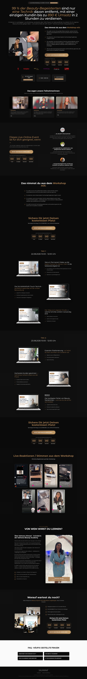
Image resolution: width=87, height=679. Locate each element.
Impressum (39, 672)
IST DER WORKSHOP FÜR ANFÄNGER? (53, 658)
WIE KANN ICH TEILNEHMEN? (51, 653)
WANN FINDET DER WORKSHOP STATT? (27, 653)
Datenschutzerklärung (46, 672)
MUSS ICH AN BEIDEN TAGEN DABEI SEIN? (28, 658)
